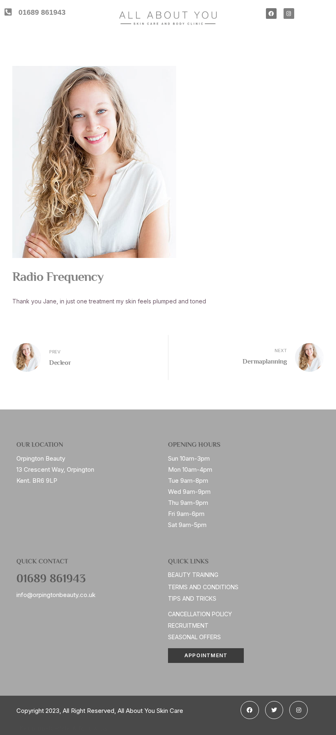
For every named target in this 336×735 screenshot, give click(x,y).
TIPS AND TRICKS (192, 598)
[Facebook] (271, 13)
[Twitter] (274, 710)
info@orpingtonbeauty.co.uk (55, 595)
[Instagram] (289, 13)
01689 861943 (51, 579)
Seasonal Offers (194, 636)
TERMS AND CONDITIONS (203, 586)
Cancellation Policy (200, 614)
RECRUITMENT (188, 625)
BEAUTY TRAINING (193, 574)
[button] (206, 655)
